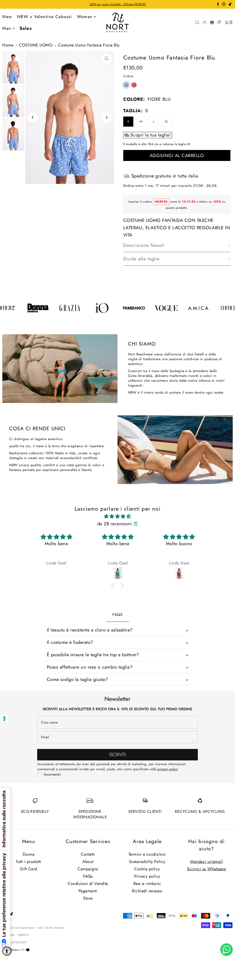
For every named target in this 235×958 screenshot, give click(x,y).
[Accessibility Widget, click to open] (6, 951)
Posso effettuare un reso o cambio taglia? (90, 667)
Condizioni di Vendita (88, 884)
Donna (29, 854)
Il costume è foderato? (70, 642)
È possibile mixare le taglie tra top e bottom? (93, 654)
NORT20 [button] (161, 201)
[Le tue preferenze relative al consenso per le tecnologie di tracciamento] (4, 718)
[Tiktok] (230, 5)
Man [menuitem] (6, 28)
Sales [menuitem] (26, 28)
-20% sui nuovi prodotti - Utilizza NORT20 (117, 4)
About (87, 862)
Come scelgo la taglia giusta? (77, 679)
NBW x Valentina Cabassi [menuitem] (44, 17)
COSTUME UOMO (35, 45)
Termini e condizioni (147, 854)
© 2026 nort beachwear (18, 927)
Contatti (88, 854)
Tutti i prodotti (28, 862)
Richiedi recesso (147, 891)
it (219, 22)
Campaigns (88, 869)
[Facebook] (218, 5)
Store (88, 898)
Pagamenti (88, 891)
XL (166, 121)
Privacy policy (147, 876)
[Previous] (33, 117)
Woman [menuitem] (84, 17)
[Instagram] (223, 5)
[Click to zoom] (106, 58)
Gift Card (28, 869)
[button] (126, 85)
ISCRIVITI (117, 754)
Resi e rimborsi (147, 884)
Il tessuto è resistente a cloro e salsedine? (90, 630)
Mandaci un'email (206, 862)
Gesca (14, 949)
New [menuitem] (7, 17)
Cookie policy (147, 869)
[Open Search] (197, 22)
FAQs (88, 876)
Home (7, 45)
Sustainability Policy (147, 862)
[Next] (106, 117)
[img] (117, 516)
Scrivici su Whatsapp (206, 869)
